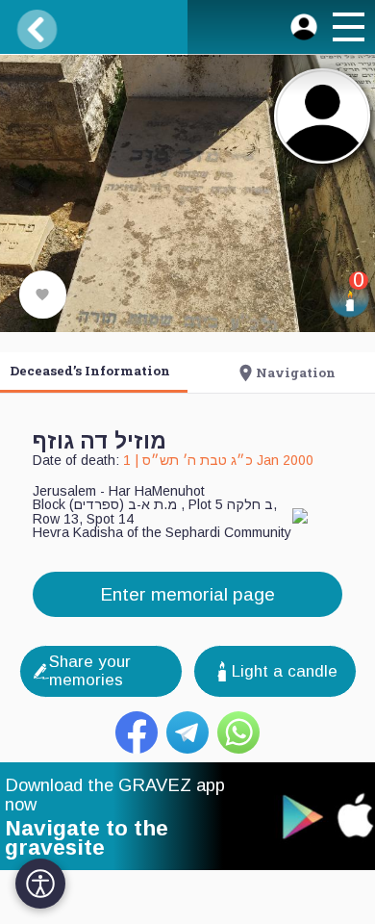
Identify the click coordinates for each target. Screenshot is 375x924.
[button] (347, 29)
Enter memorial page (187, 594)
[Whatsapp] (238, 732)
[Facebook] (136, 732)
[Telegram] (187, 732)
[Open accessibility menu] (40, 884)
